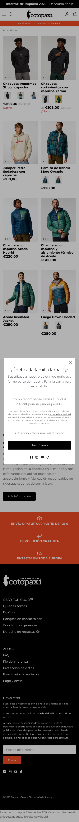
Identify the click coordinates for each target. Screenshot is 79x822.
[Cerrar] (70, 362)
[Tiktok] (47, 457)
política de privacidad (60, 414)
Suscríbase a (39, 445)
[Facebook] (31, 457)
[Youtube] (42, 457)
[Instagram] (36, 457)
